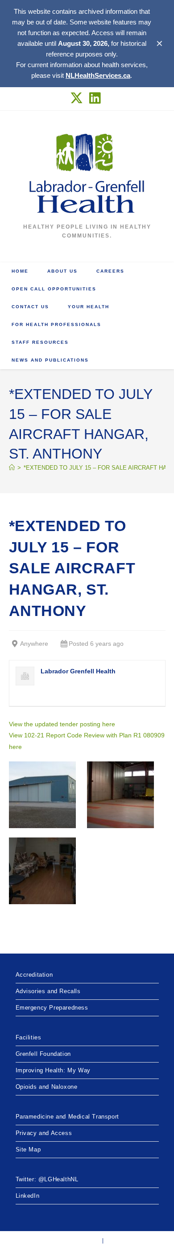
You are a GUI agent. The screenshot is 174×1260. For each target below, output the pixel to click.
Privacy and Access (44, 1133)
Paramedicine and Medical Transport (67, 1116)
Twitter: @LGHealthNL (47, 1179)
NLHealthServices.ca (98, 75)
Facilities (28, 1037)
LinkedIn (28, 1195)
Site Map (28, 1149)
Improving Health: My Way (53, 1070)
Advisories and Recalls (48, 991)
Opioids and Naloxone (47, 1086)
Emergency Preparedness (52, 1007)
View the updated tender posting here (62, 724)
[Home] (12, 467)
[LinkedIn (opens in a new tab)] (95, 98)
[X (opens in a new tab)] (78, 98)
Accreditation (34, 974)
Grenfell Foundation (43, 1054)
